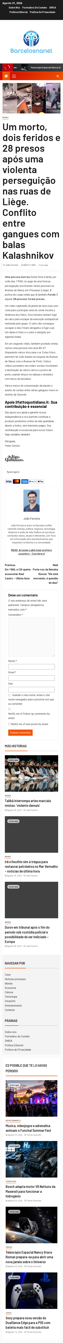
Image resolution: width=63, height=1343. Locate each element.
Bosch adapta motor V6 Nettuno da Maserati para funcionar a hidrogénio (30, 1191)
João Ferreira (12, 265)
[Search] (58, 76)
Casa (7, 974)
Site (10, 683)
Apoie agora (13, 472)
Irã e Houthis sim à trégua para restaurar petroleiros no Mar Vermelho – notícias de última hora (31, 866)
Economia (10, 987)
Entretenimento (13, 1005)
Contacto (10, 1010)
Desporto (10, 1001)
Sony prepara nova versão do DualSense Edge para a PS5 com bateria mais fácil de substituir (28, 1323)
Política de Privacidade (42, 12)
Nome (12, 661)
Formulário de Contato (34, 7)
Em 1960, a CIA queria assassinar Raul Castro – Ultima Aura (18, 572)
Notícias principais (15, 979)
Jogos (8, 1313)
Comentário (15, 614)
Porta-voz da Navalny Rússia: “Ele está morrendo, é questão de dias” (45, 574)
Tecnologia (11, 996)
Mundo (5, 117)
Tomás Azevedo (34, 1135)
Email (12, 672)
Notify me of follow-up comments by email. (29, 716)
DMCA (52, 7)
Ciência (9, 992)
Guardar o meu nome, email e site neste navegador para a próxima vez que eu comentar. (31, 699)
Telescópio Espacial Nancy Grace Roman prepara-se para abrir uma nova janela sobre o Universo (29, 1257)
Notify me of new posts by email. (29, 724)
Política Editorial (19, 12)
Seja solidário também (17, 434)
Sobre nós (14, 7)
